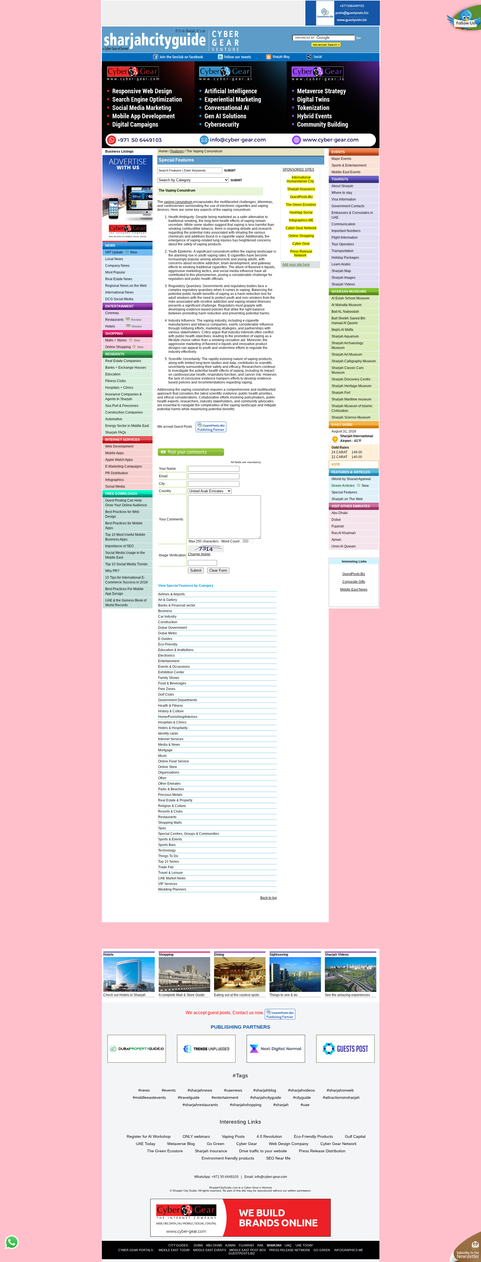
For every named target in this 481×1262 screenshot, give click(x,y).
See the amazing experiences (347, 995)
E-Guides (165, 639)
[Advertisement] (203, 13)
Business (165, 611)
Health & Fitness (170, 706)
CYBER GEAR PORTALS (135, 1250)
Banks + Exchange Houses (125, 368)
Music (162, 756)
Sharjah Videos (343, 284)
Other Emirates (169, 784)
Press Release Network (301, 253)
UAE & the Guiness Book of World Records (125, 602)
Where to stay (342, 193)
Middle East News (353, 589)
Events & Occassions (174, 667)
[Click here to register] (240, 104)
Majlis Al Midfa (342, 330)
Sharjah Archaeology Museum (347, 345)
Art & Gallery (167, 600)
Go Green (215, 1143)
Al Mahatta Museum (347, 305)
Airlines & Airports (171, 594)
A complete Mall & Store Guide (182, 995)
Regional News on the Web (126, 286)
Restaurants (123, 320)
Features (177, 151)
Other (162, 778)
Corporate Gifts (353, 582)
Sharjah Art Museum (347, 354)
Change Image (199, 554)
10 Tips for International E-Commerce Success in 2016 (126, 580)
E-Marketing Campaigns (123, 466)
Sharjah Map (341, 271)
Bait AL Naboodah (345, 312)
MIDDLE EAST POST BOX (247, 1250)
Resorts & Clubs (170, 811)
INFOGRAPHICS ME (348, 1250)
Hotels (123, 326)
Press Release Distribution (322, 1151)
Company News (117, 266)
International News (119, 292)
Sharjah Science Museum (351, 417)
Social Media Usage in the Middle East (125, 555)
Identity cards (168, 733)
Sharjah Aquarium (345, 336)
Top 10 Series (168, 862)
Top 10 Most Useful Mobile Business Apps (125, 537)
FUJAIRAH (246, 1245)
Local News (114, 259)
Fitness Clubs (115, 381)
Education (113, 374)
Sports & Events (170, 839)
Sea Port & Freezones (121, 406)
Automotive (113, 419)
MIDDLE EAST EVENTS (209, 1250)
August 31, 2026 (352, 436)
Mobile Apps (114, 453)
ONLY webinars (196, 1136)
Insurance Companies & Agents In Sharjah (123, 396)
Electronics (166, 655)
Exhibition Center (171, 672)
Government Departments (177, 700)
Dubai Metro (167, 633)
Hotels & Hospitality (173, 728)
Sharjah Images (343, 278)
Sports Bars (167, 845)
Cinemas (112, 313)
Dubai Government (172, 628)
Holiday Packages (345, 258)
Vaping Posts (233, 1136)
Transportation (343, 251)
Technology (167, 850)
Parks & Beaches (171, 789)
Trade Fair (166, 867)
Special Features (344, 492)
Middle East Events (346, 172)
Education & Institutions (175, 650)
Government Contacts (348, 206)
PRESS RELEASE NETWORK (289, 1250)
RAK (260, 1245)
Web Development (119, 446)
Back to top (268, 898)
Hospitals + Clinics (119, 388)
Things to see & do (283, 995)
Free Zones (166, 689)
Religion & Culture (172, 806)
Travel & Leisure (170, 873)
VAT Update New (121, 252)
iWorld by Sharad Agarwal (351, 479)
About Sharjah (342, 186)
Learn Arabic (341, 264)
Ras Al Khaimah (344, 533)
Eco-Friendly (167, 644)
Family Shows (168, 678)
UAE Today (145, 1143)
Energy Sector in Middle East (127, 426)
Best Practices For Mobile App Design (124, 591)
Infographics (114, 480)
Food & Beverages (172, 683)
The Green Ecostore (301, 205)
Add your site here (296, 264)
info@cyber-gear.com (271, 1177)
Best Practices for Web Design (122, 514)
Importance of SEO (119, 546)
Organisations (168, 772)
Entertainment (168, 661)
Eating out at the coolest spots (236, 995)
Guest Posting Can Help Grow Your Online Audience (126, 502)
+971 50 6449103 (225, 1177)
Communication (343, 224)
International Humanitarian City (300, 179)
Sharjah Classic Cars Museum (348, 370)
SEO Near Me (278, 1158)
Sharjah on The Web (347, 499)
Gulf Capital (355, 1136)
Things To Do (168, 856)
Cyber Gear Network (301, 228)
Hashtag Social (301, 212)
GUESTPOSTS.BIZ (242, 1253)
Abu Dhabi (340, 513)
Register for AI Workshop (149, 1136)
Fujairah (338, 526)
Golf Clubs (166, 694)
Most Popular (115, 272)
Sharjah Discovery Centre (351, 379)
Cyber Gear (301, 244)
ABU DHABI (214, 1245)
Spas (162, 828)
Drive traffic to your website (263, 1151)
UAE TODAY (304, 1245)
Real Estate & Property (175, 800)
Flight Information (345, 237)
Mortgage (165, 750)
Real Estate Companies (123, 361)
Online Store (167, 767)
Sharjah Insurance (301, 189)
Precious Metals (170, 795)
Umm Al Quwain (344, 546)
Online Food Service (173, 761)
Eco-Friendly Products (313, 1136)
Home (163, 151)
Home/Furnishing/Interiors (177, 717)
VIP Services (167, 884)
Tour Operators (343, 244)
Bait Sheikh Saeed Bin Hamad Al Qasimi (348, 320)
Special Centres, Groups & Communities (188, 834)
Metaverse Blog (181, 1143)
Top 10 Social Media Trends (126, 564)
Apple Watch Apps (119, 460)
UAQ (288, 1245)
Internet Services (170, 739)
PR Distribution (116, 473)
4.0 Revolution (269, 1136)
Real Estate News (118, 279)
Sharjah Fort (341, 393)
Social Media (115, 486)
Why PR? (112, 571)
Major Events (341, 159)
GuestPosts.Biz (301, 197)
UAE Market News (172, 878)
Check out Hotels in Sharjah (124, 995)
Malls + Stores (122, 340)
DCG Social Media (119, 299)
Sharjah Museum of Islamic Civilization (352, 408)
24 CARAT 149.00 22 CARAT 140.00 (347, 452)
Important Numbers (346, 231)
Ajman (336, 540)
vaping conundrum (178, 202)
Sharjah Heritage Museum (351, 386)
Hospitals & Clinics (172, 722)
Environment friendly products (228, 1158)
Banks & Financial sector (176, 605)
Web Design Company (288, 1143)
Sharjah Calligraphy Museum (354, 361)
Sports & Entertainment (349, 165)
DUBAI (198, 1245)
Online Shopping (124, 347)
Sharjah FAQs (115, 432)
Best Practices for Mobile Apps (124, 525)
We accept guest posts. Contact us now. (225, 1012)
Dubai (336, 520)
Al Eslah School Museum (350, 298)
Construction (167, 622)
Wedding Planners (172, 889)
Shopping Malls (170, 823)
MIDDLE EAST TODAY (174, 1250)
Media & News (169, 745)
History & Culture (171, 711)
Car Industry (167, 616)
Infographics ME (301, 220)
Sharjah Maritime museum (351, 399)
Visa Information (344, 199)
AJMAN (230, 1245)
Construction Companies (124, 412)
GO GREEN (321, 1250)
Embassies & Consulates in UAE (352, 215)
